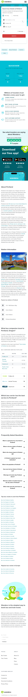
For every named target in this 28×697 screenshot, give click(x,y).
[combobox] (14, 20)
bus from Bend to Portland (7, 534)
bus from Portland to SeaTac (7, 500)
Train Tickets (4, 658)
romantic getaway (8, 210)
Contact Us (4, 675)
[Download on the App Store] (7, 159)
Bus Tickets (3, 635)
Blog (15, 658)
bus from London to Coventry (7, 569)
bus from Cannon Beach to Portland (9, 552)
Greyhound (19, 288)
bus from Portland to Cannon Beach (9, 538)
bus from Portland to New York (8, 518)
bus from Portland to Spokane (7, 548)
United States (5, 637)
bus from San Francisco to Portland (9, 526)
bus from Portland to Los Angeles (8, 508)
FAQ (4, 53)
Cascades (17, 279)
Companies (4, 678)
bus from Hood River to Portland (8, 550)
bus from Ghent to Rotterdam (7, 571)
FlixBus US (5, 356)
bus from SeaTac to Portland (7, 522)
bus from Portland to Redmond (8, 532)
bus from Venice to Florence (7, 573)
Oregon (4, 639)
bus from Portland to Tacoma (7, 514)
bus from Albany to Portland (7, 516)
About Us (16, 655)
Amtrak (23, 233)
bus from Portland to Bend (7, 558)
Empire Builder (5, 284)
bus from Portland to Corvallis (7, 536)
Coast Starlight (19, 281)
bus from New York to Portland (8, 524)
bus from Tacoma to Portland (7, 546)
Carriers (21, 49)
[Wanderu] (6, 2)
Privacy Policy (4, 684)
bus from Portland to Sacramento (8, 530)
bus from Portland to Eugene (7, 506)
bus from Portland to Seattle (7, 520)
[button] (25, 2)
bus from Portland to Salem (7, 540)
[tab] (6, 16)
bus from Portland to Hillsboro (8, 542)
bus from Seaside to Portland (7, 544)
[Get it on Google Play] (20, 159)
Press (15, 661)
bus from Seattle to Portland (7, 512)
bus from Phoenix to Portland (7, 510)
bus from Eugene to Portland (7, 502)
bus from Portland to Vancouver (8, 504)
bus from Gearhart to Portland (7, 560)
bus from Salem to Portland (7, 556)
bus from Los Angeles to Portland (8, 554)
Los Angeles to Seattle (6, 282)
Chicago (3, 286)
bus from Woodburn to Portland (8, 528)
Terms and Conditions (6, 681)
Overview (4, 49)
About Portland (13, 49)
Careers (16, 664)
